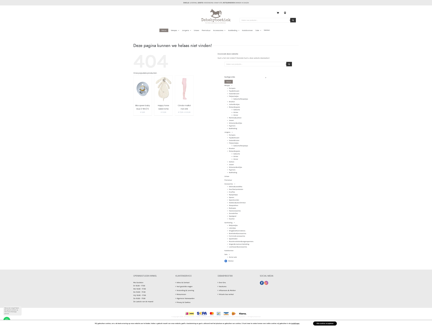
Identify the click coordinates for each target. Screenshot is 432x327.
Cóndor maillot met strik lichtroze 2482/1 (184, 109)
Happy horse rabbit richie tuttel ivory (163, 109)
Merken (231, 261)
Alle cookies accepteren (324, 323)
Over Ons (222, 282)
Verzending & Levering (185, 290)
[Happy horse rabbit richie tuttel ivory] (163, 89)
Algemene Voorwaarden (186, 298)
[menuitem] (165, 30)
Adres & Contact (183, 282)
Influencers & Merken (227, 290)
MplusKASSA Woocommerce (213, 316)
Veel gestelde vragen (184, 286)
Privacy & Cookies (183, 302)
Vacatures (222, 286)
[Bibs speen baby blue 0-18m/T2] (142, 89)
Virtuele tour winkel (226, 294)
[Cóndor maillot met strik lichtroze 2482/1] (184, 89)
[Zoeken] (293, 20)
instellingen (295, 323)
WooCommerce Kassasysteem (235, 316)
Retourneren (181, 294)
